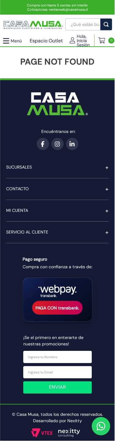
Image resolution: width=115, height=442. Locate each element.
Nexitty (74, 420)
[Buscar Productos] (107, 24)
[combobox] (88, 24)
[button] (82, 40)
